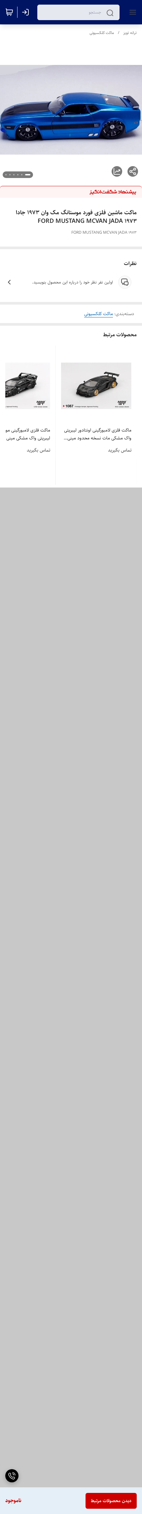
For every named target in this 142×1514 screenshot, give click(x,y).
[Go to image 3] (17, 174)
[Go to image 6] (6, 174)
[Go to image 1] (27, 174)
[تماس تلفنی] (11, 1475)
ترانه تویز (130, 33)
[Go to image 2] (21, 174)
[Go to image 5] (10, 174)
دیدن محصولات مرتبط (111, 1500)
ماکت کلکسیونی (101, 33)
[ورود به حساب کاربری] (26, 12)
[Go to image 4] (14, 174)
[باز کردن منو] (131, 12)
